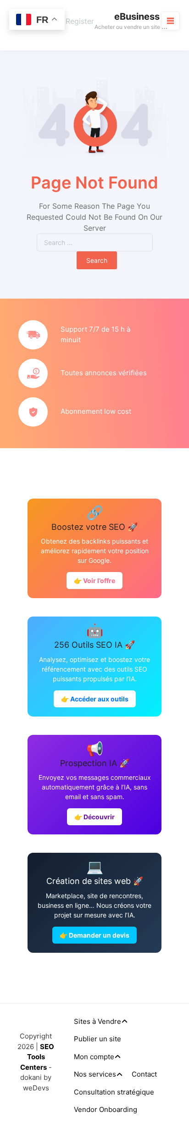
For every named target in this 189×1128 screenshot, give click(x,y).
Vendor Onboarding (105, 1109)
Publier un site (97, 1038)
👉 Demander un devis (94, 935)
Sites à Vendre (97, 1021)
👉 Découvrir (94, 817)
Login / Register (66, 21)
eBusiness (137, 16)
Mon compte (94, 1056)
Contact (144, 1074)
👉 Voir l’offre (94, 580)
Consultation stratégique (114, 1092)
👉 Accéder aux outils (94, 699)
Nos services (95, 1074)
